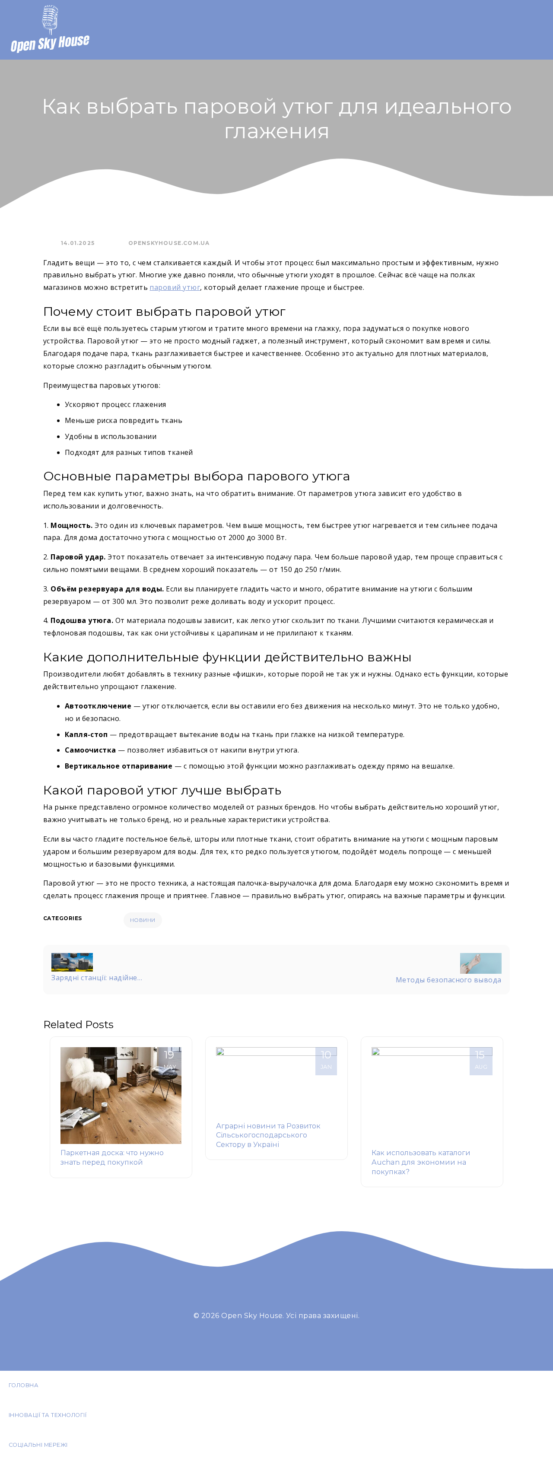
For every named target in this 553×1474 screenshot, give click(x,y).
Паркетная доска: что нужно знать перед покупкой (112, 1157)
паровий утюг (174, 287)
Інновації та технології (47, 1415)
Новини (143, 920)
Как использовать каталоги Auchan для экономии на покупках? (421, 1161)
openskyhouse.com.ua (169, 243)
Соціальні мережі (38, 1445)
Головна (23, 1385)
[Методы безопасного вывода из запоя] (481, 962)
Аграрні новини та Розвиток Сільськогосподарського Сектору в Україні (268, 1135)
